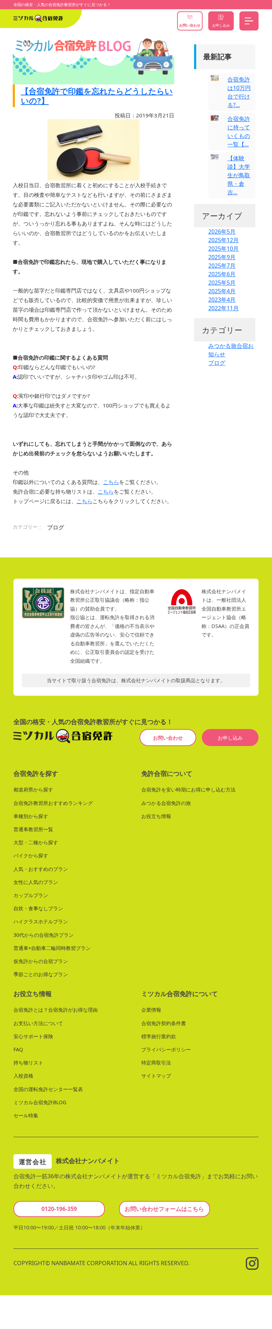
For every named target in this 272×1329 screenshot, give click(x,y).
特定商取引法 (156, 1062)
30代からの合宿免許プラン (43, 935)
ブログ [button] (55, 527)
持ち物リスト (28, 1062)
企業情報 (151, 1010)
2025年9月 (222, 257)
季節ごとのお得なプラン (40, 974)
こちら (111, 481)
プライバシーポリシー (166, 1049)
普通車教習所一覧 (33, 829)
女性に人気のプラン (35, 882)
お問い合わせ (168, 737)
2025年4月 (222, 291)
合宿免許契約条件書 (163, 1023)
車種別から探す (30, 816)
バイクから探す (30, 855)
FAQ (18, 1049)
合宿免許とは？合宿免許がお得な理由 (55, 1010)
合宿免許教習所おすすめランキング (53, 803)
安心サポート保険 (33, 1036)
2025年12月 (223, 240)
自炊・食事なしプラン (38, 908)
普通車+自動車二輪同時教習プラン (52, 948)
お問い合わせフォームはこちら (164, 1209)
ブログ (216, 363)
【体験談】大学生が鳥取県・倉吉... (238, 175)
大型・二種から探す (35, 842)
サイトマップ (156, 1076)
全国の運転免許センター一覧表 (48, 1089)
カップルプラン (30, 895)
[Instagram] (252, 1263)
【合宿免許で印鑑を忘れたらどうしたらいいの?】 (97, 95)
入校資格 (23, 1076)
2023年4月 (222, 300)
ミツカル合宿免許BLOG (39, 1102)
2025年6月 (222, 274)
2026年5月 (222, 231)
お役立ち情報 (156, 816)
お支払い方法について (38, 1023)
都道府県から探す (33, 789)
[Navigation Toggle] (249, 20)
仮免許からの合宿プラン (40, 961)
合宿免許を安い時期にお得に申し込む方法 (188, 789)
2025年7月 (222, 265)
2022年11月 (223, 308)
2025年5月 (222, 283)
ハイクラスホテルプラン (40, 921)
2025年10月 (223, 248)
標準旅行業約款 (158, 1036)
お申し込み (230, 737)
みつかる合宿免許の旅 (166, 803)
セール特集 (25, 1115)
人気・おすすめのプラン (40, 869)
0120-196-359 (59, 1209)
